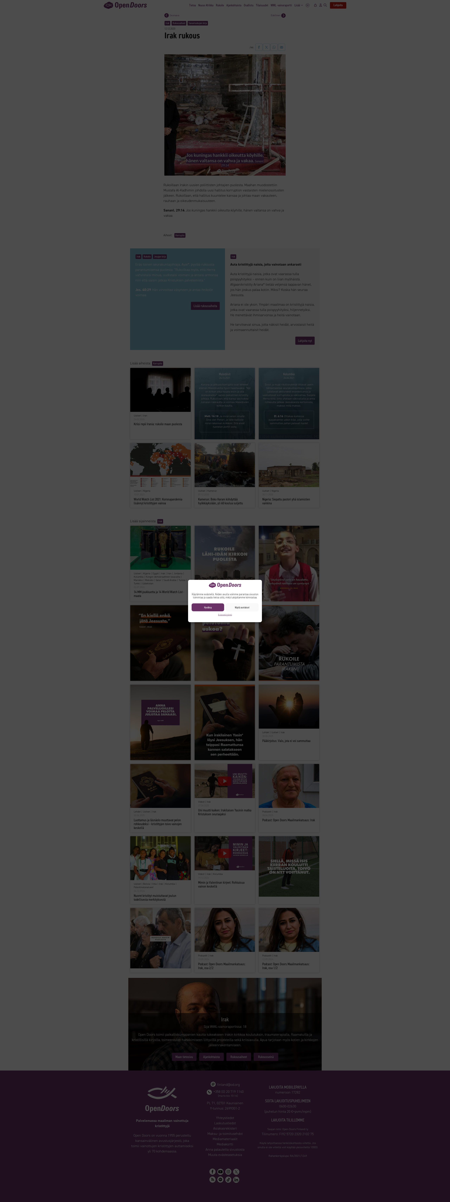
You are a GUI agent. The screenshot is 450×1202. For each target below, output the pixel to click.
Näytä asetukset (242, 607)
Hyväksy (208, 607)
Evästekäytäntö (225, 614)
